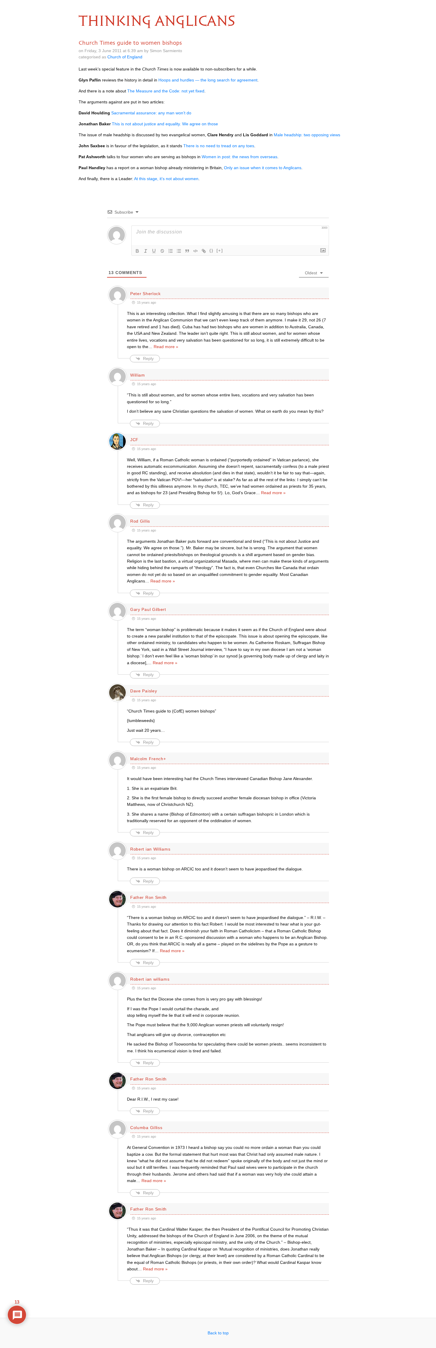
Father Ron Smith (148, 897)
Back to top (218, 1333)
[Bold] (137, 250)
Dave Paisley (143, 691)
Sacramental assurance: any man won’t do (151, 113)
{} (211, 250)
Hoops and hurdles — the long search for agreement (207, 80)
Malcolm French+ (148, 758)
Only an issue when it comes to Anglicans (262, 167)
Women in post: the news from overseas (239, 156)
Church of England (124, 57)
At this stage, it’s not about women (166, 178)
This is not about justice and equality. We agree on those (165, 123)
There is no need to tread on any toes (218, 145)
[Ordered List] (170, 250)
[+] (220, 250)
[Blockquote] (187, 250)
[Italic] (145, 250)
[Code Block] (195, 250)
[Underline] (154, 250)
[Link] (204, 250)
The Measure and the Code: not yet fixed (165, 91)
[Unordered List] (179, 250)
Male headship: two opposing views (307, 134)
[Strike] (162, 250)
